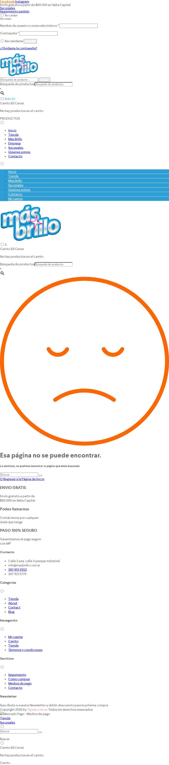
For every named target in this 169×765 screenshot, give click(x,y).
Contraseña (9, 33)
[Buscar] (40, 475)
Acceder (11, 15)
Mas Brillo (15, 139)
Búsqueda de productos (17, 84)
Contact (14, 607)
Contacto (15, 156)
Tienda (13, 135)
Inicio (12, 130)
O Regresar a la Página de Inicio (22, 479)
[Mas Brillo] (19, 75)
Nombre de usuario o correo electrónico (29, 25)
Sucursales (7, 8)
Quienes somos (19, 152)
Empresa (14, 143)
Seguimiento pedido (14, 11)
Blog (11, 612)
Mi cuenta (15, 199)
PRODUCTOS (10, 118)
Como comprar (19, 679)
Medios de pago (20, 683)
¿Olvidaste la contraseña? (18, 48)
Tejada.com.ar (37, 709)
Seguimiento (17, 675)
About (12, 603)
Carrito (13, 641)
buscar (44, 79)
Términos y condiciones (25, 650)
